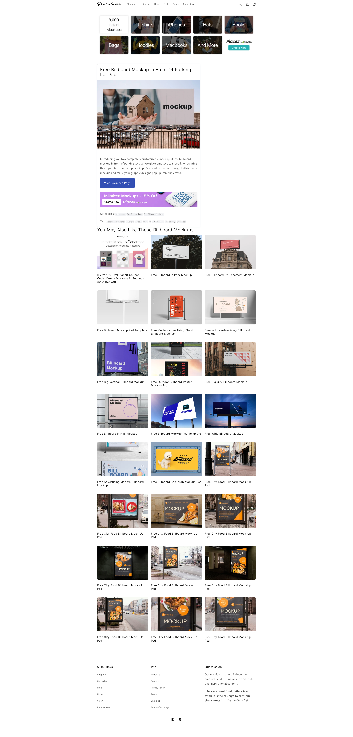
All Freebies (120, 214)
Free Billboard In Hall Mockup (117, 433)
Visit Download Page (117, 183)
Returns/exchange (160, 707)
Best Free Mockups (134, 214)
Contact (155, 681)
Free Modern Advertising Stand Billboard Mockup (172, 332)
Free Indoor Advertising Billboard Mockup (227, 332)
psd (184, 222)
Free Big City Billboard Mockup (226, 382)
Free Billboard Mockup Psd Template (122, 330)
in (150, 222)
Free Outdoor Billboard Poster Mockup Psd (171, 383)
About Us (155, 674)
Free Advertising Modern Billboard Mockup (120, 483)
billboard (130, 222)
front (145, 222)
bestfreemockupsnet (116, 222)
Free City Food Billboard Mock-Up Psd (228, 483)
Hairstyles (102, 681)
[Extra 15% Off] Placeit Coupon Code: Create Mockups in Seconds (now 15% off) (120, 278)
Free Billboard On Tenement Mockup (229, 275)
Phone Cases (103, 707)
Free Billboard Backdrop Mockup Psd (176, 482)
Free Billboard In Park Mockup (171, 275)
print (179, 222)
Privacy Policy (158, 687)
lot (154, 222)
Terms (154, 694)
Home (100, 694)
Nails (99, 687)
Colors (100, 700)
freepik (138, 222)
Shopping (102, 674)
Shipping (155, 700)
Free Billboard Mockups (153, 214)
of (166, 222)
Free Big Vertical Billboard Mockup (121, 382)
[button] (240, 4)
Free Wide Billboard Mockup (224, 433)
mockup (160, 222)
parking (172, 222)
